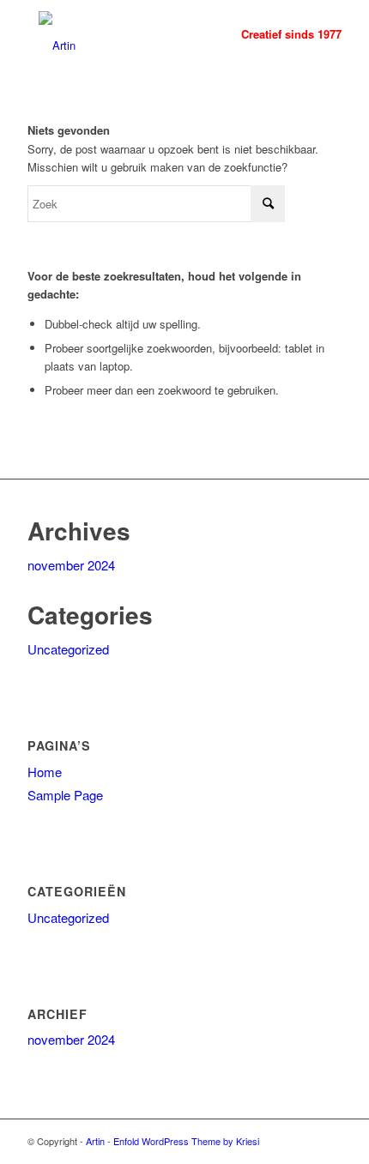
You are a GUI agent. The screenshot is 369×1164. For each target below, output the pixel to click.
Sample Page (65, 795)
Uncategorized (68, 649)
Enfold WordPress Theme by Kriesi (186, 1141)
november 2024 (71, 565)
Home (44, 772)
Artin (95, 1141)
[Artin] (152, 34)
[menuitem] (283, 34)
